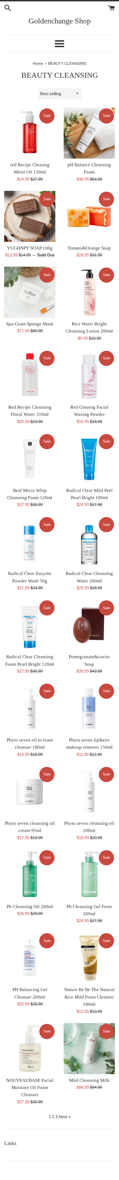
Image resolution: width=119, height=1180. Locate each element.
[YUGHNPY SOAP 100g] (29, 216)
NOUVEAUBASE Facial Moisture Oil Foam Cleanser (29, 1088)
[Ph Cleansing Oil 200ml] (29, 874)
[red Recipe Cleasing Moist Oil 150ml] (29, 133)
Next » (65, 1116)
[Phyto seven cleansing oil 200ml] (89, 791)
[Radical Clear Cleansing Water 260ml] (89, 541)
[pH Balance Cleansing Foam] (89, 133)
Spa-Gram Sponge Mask (29, 324)
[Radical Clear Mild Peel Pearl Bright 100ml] (89, 458)
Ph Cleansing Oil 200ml (30, 906)
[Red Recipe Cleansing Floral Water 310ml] (29, 375)
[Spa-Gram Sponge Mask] (29, 292)
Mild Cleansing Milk (89, 1080)
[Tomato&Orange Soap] (89, 216)
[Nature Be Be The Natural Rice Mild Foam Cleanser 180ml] (89, 957)
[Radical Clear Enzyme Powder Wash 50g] (29, 541)
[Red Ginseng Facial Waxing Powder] (89, 375)
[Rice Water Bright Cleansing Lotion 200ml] (89, 292)
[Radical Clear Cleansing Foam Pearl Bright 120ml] (29, 625)
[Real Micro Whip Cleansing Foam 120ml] (29, 458)
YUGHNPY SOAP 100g (30, 248)
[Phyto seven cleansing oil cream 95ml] (29, 791)
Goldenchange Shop (60, 21)
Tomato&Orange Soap (89, 248)
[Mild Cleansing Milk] (89, 1048)
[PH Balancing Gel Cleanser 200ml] (29, 957)
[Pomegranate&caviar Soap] (89, 625)
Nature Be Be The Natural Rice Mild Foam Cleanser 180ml (89, 997)
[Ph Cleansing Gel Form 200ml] (89, 874)
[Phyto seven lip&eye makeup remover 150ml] (89, 708)
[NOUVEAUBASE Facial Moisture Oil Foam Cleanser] (29, 1048)
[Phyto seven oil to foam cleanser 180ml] (29, 708)
